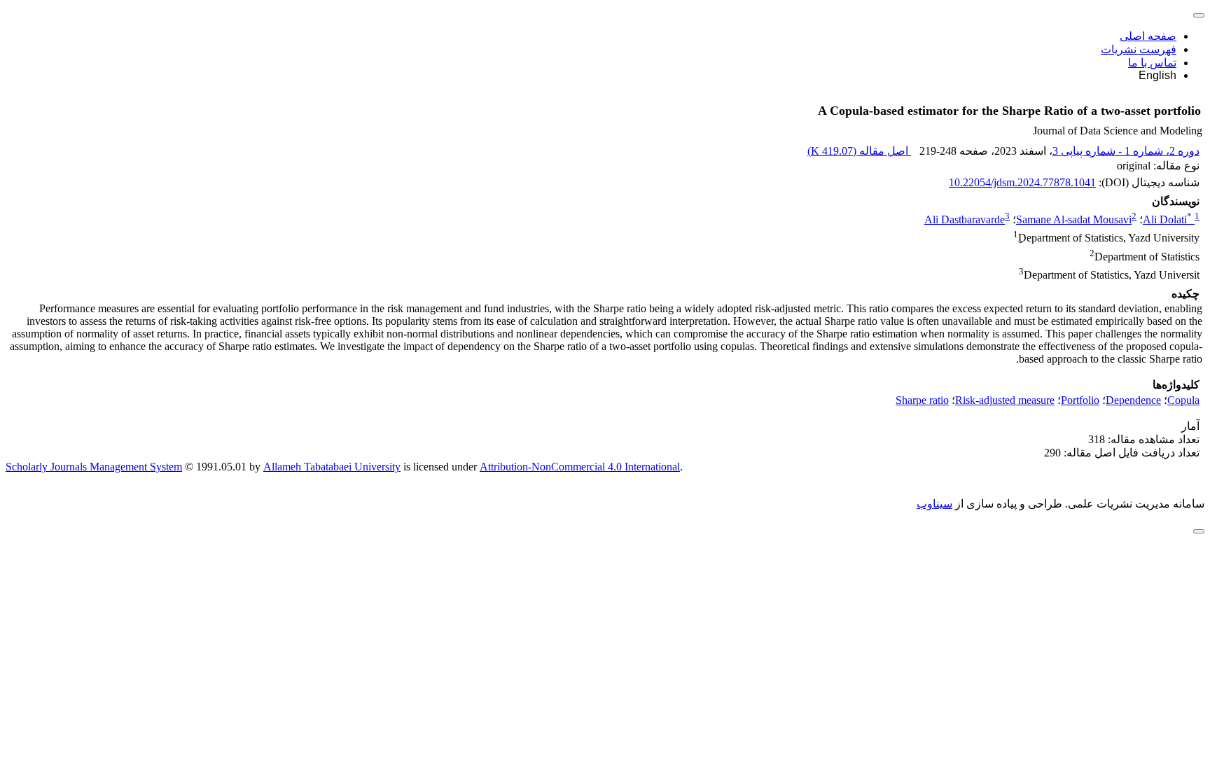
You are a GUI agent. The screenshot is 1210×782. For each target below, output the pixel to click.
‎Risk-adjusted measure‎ (1005, 400)
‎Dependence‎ (1133, 400)
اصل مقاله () (859, 151)
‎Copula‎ (1183, 400)
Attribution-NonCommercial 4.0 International (580, 467)
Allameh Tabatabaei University (332, 467)
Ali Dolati (1167, 219)
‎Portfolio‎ (1080, 400)
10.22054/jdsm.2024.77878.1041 (1022, 182)
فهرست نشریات (1138, 49)
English (1157, 75)
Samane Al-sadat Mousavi (1074, 219)
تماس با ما (1152, 63)
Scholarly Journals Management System (94, 467)
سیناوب (934, 504)
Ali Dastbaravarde (964, 219)
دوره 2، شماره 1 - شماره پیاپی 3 (1125, 151)
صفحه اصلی (1148, 36)
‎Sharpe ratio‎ (922, 400)
